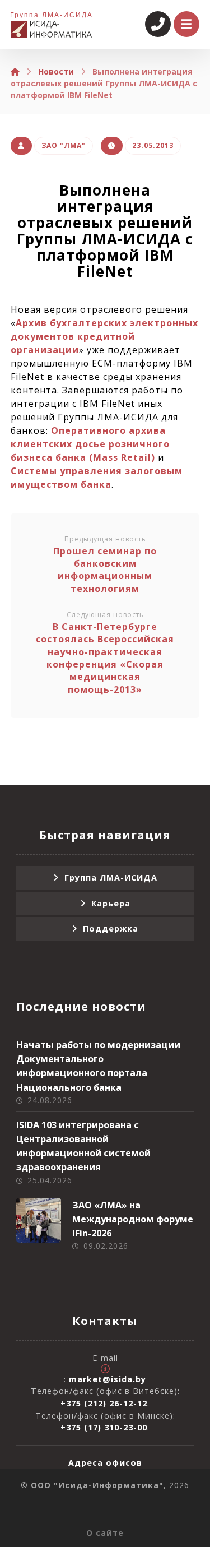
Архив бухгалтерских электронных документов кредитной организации (104, 336)
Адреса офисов (105, 1462)
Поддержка (110, 928)
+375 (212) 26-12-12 (103, 1403)
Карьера (110, 903)
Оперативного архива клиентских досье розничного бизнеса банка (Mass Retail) (90, 444)
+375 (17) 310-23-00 (103, 1427)
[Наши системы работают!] (51, 29)
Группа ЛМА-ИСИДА (110, 877)
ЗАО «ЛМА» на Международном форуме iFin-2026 (132, 1219)
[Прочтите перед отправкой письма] (105, 1368)
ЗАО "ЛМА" (63, 145)
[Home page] (15, 71)
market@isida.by (107, 1379)
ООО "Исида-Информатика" (97, 1485)
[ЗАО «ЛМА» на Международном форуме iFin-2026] (38, 1220)
